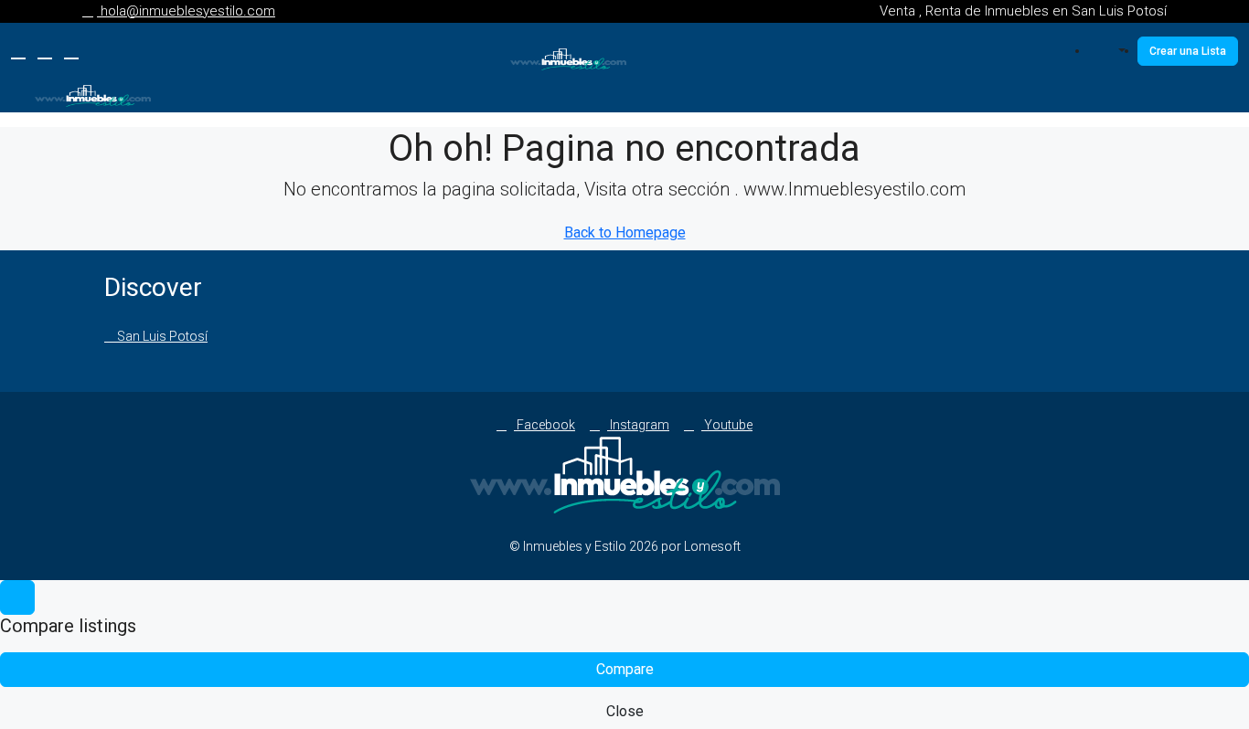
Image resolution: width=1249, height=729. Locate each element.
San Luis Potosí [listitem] (161, 336)
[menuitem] (1112, 51)
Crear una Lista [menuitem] (1187, 51)
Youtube (727, 424)
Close (625, 711)
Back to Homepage (625, 232)
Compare (625, 669)
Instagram (638, 424)
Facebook (544, 424)
